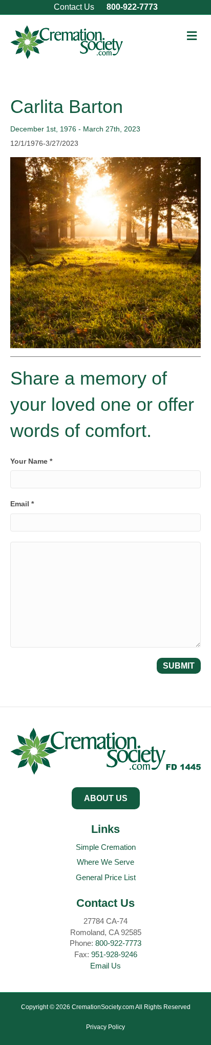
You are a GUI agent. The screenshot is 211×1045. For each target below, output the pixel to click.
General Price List (106, 877)
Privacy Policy (105, 1027)
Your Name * (31, 461)
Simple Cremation (106, 847)
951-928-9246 (114, 954)
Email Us (105, 965)
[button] (106, 798)
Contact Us (74, 7)
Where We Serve (105, 862)
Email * (22, 504)
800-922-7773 (132, 7)
